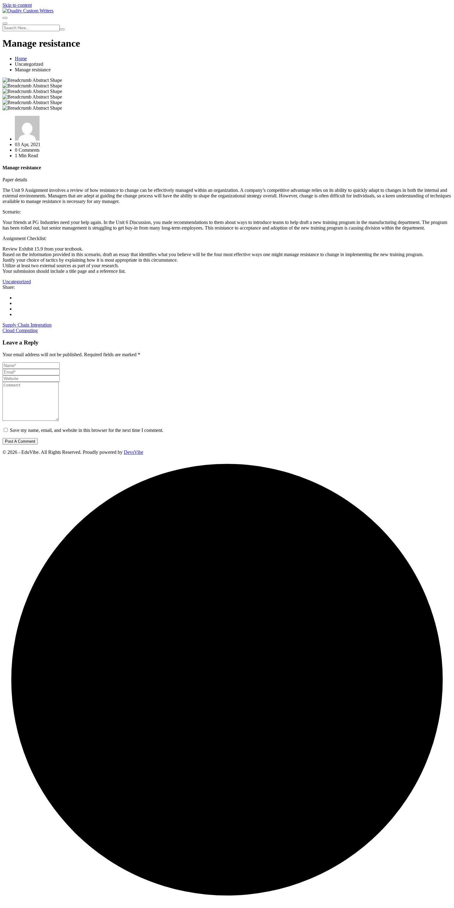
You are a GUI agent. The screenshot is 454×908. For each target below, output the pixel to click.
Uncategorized (16, 281)
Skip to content (17, 5)
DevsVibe (133, 452)
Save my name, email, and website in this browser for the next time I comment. (86, 430)
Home (21, 58)
